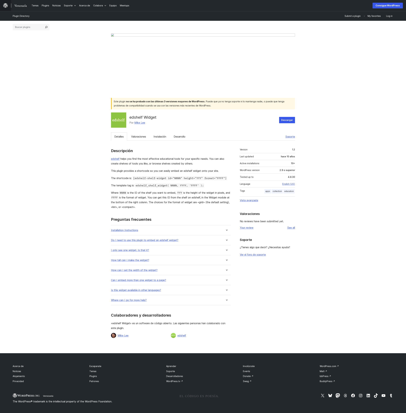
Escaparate (95, 366)
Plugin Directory (21, 16)
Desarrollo (179, 136)
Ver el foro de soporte (253, 254)
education (289, 191)
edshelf (115, 158)
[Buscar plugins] (46, 27)
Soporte (290, 136)
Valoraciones (138, 136)
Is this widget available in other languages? (136, 290)
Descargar (287, 120)
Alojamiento (19, 376)
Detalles (119, 136)
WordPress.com (329, 366)
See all (291, 227)
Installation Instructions (124, 230)
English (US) (288, 184)
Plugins (93, 376)
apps (267, 191)
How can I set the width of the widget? (134, 270)
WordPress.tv (174, 381)
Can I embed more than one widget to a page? (138, 280)
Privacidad (18, 381)
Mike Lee (139, 122)
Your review (246, 227)
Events (246, 371)
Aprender (171, 366)
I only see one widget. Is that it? (130, 250)
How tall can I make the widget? (130, 260)
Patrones (94, 381)
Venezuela (48, 396)
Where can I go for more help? (129, 300)
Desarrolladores (174, 376)
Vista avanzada (249, 200)
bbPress (325, 376)
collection (277, 191)
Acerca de (18, 366)
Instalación (160, 136)
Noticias (17, 371)
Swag (247, 381)
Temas (92, 371)
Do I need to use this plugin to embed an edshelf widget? (144, 240)
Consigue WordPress (388, 5)
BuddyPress (327, 381)
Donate (248, 376)
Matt (323, 371)
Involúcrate (249, 366)
